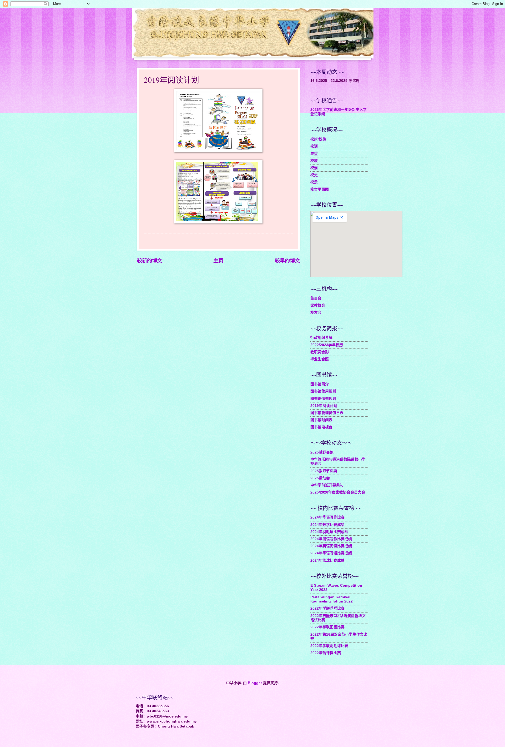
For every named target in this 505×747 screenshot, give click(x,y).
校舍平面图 (319, 189)
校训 (314, 146)
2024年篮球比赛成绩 (327, 560)
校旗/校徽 (318, 139)
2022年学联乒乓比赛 (327, 608)
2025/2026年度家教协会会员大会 (337, 492)
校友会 (315, 313)
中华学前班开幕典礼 (327, 485)
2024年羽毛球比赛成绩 (329, 532)
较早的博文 (287, 260)
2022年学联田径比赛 (327, 627)
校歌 (314, 161)
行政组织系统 (321, 338)
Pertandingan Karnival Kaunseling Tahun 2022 (331, 599)
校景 (314, 182)
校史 (314, 175)
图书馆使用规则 (323, 391)
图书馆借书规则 (323, 399)
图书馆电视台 (321, 427)
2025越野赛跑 (322, 452)
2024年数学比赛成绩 (327, 525)
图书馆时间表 (321, 420)
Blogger (255, 683)
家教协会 (317, 305)
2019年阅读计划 (323, 406)
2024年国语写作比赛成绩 (331, 539)
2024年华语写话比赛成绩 (331, 553)
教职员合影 (319, 352)
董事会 (315, 298)
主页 (218, 260)
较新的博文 (149, 260)
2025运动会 (320, 478)
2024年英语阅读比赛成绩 (331, 546)
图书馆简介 (319, 384)
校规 (314, 168)
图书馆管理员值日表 (327, 413)
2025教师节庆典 (323, 471)
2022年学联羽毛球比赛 (329, 646)
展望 (314, 154)
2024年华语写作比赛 (327, 517)
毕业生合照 (319, 359)
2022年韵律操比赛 (325, 653)
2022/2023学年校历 (326, 345)
